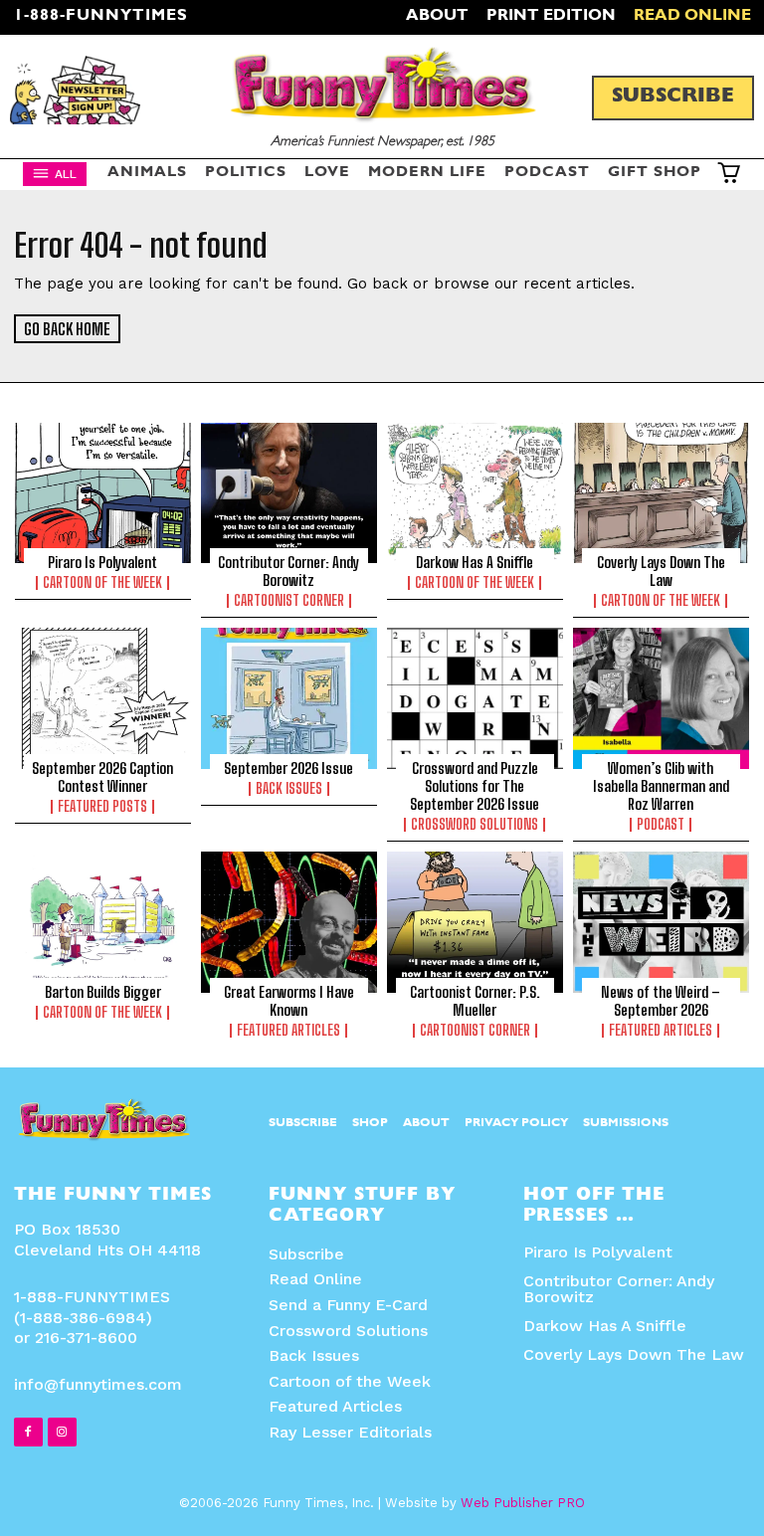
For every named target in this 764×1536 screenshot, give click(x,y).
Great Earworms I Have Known (289, 1001)
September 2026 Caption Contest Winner (102, 777)
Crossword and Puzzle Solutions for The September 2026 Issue (474, 786)
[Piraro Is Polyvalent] (103, 493)
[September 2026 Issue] (289, 698)
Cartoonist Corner (475, 1031)
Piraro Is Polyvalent (102, 562)
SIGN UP (382, 649)
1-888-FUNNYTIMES (101, 17)
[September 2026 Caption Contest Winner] (103, 698)
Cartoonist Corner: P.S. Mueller (475, 1001)
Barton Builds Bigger (103, 992)
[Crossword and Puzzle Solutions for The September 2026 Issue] (475, 698)
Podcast (660, 825)
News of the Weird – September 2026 (660, 1001)
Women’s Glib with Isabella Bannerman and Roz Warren (661, 786)
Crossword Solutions (474, 825)
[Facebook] (28, 1432)
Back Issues (289, 789)
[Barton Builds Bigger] (103, 922)
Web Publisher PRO (523, 1502)
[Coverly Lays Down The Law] (661, 493)
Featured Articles (288, 1031)
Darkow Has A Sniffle (604, 1325)
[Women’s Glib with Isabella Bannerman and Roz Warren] (661, 698)
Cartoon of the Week (102, 583)
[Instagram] (62, 1432)
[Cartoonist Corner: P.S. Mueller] (475, 922)
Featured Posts (102, 807)
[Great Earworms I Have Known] (289, 922)
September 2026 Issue (288, 768)
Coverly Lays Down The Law (661, 571)
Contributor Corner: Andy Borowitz (618, 1288)
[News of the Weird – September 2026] (661, 922)
